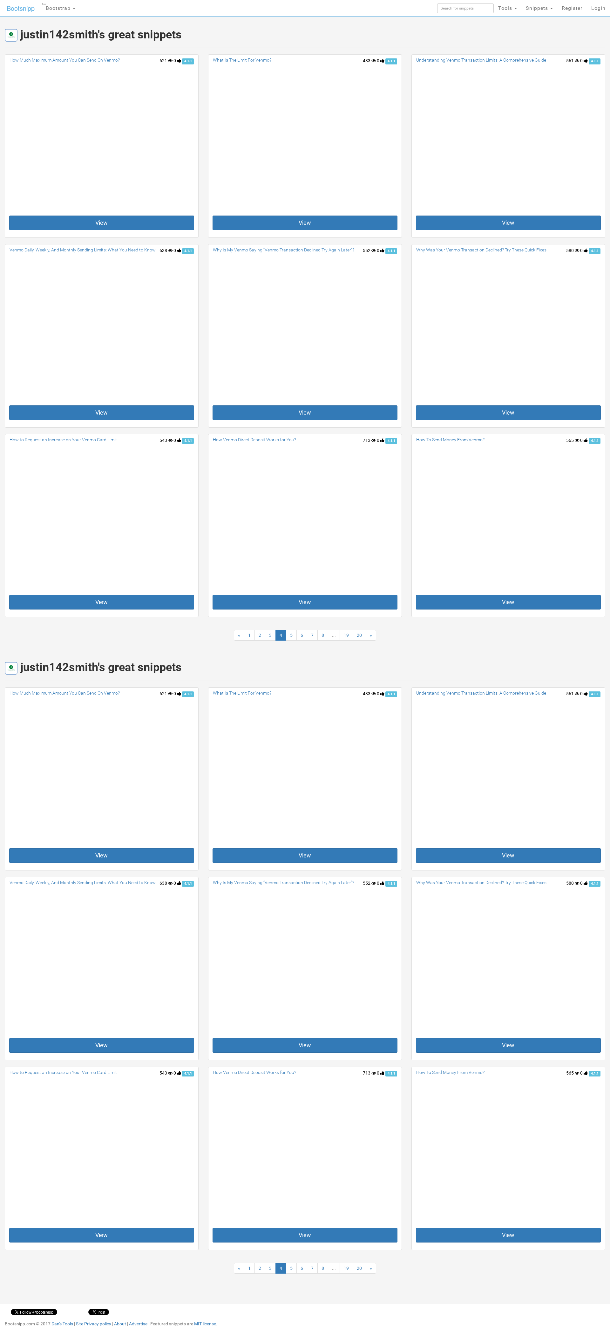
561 (570, 60)
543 (163, 440)
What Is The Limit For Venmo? (242, 60)
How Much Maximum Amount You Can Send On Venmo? (65, 60)
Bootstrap (57, 7)
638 (163, 250)
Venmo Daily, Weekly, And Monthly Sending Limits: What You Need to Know (83, 249)
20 (359, 635)
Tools (506, 8)
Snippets (538, 8)
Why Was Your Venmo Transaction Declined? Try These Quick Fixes (481, 249)
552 (367, 250)
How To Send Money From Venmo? (450, 439)
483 (367, 60)
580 (570, 250)
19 (346, 635)
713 (367, 440)
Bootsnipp (21, 8)
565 (570, 440)
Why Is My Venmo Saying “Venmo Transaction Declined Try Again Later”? (283, 249)
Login (598, 8)
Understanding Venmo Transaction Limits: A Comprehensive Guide (481, 60)
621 (163, 60)
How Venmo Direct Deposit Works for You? (254, 439)
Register (572, 8)
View (101, 222)
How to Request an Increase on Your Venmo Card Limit (63, 439)
